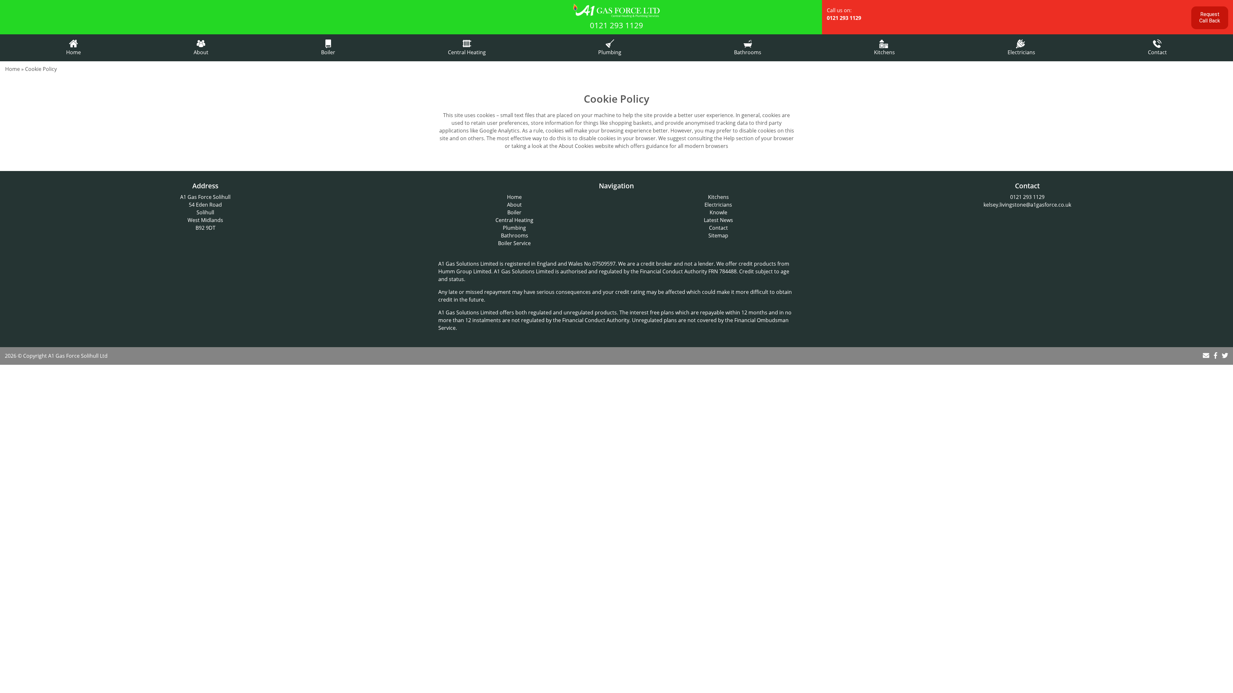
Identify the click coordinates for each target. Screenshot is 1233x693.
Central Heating (467, 52)
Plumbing (609, 52)
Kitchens (884, 52)
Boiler (328, 52)
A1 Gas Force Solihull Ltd (78, 355)
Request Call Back (1209, 17)
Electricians (1021, 52)
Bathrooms (747, 52)
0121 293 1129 (616, 25)
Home (73, 52)
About (201, 52)
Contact (1157, 52)
